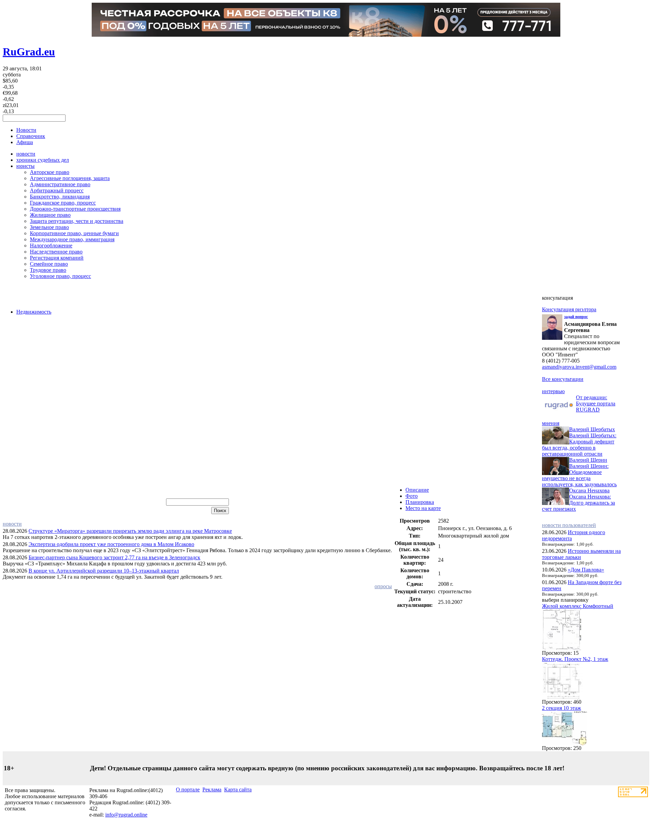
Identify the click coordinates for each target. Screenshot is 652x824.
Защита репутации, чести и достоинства (76, 221)
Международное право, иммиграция (72, 239)
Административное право (60, 184)
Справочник (30, 136)
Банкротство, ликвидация (60, 196)
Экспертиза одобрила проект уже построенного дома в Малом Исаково (111, 544)
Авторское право (49, 172)
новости (25, 154)
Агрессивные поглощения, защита (70, 178)
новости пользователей (569, 525)
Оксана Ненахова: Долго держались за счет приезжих (578, 503)
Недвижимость (33, 312)
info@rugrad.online (126, 815)
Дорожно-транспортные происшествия (75, 209)
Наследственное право (56, 252)
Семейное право (49, 264)
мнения (550, 423)
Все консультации (562, 379)
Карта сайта (238, 789)
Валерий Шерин (588, 460)
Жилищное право (50, 215)
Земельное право (49, 227)
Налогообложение (51, 245)
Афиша (24, 142)
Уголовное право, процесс (60, 276)
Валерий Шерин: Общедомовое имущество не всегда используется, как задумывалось (579, 475)
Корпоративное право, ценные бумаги (74, 233)
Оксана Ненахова (589, 490)
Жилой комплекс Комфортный (577, 606)
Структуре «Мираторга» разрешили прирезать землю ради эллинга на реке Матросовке (130, 531)
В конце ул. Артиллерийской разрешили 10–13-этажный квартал (104, 571)
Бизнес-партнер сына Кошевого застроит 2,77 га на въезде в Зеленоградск (114, 557)
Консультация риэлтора (569, 309)
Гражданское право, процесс (63, 203)
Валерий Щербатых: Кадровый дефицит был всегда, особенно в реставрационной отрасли (579, 445)
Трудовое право (48, 270)
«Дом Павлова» (586, 570)
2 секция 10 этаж (561, 708)
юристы (25, 166)
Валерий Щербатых (592, 429)
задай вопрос (576, 316)
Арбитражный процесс (57, 190)
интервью (553, 391)
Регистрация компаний (57, 258)
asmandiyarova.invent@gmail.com (579, 367)
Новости (26, 130)
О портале (188, 789)
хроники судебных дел (42, 160)
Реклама (211, 789)
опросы (383, 586)
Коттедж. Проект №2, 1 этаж (575, 659)
